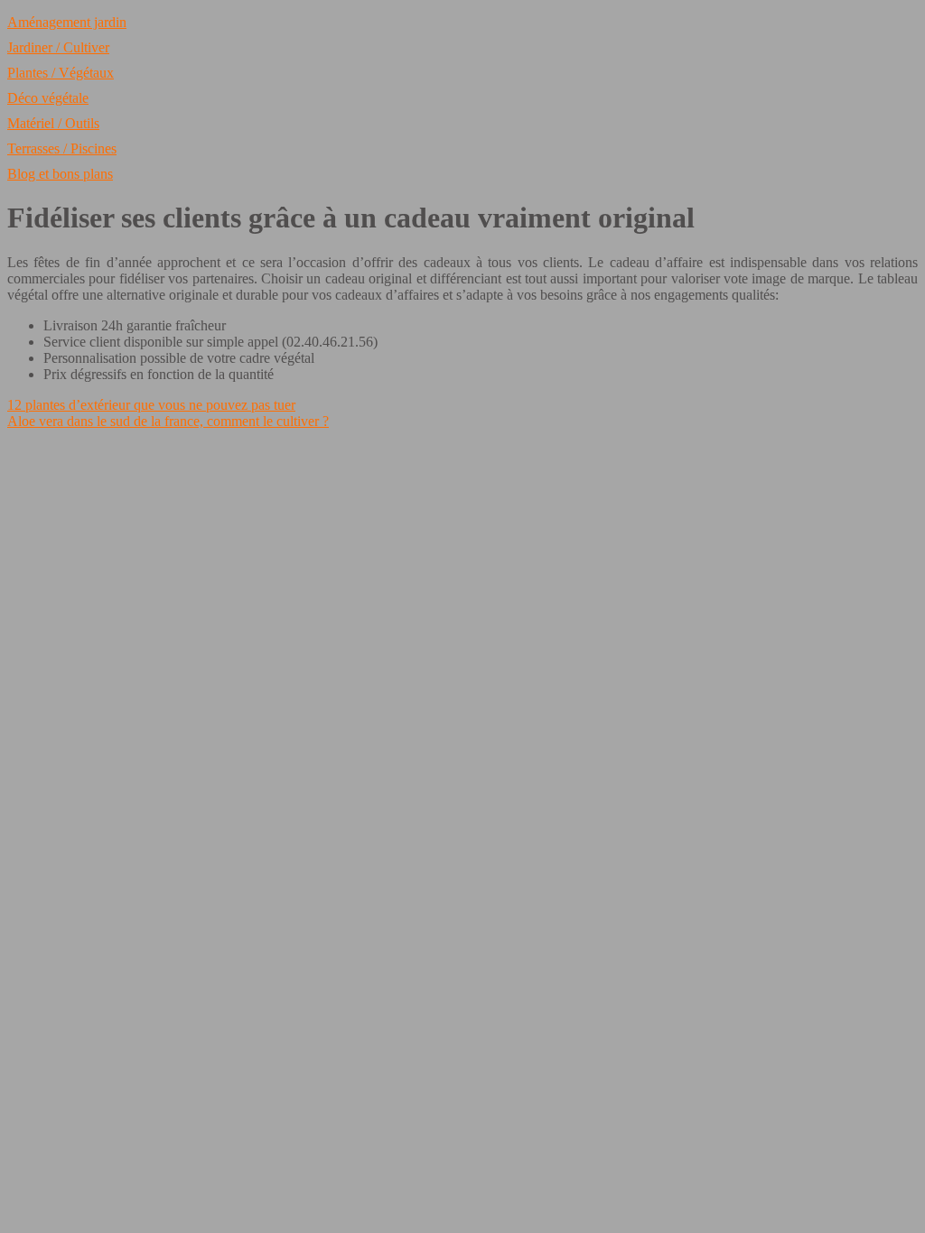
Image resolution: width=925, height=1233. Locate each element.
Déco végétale (48, 98)
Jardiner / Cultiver (58, 47)
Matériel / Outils (53, 123)
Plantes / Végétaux (60, 72)
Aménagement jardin (66, 22)
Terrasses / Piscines (62, 148)
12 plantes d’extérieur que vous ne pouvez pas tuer (151, 405)
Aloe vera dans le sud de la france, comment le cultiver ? (168, 421)
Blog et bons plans (60, 173)
